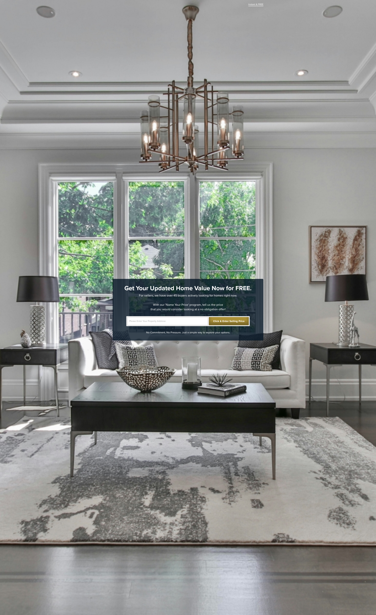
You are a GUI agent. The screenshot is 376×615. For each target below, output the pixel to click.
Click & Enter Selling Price (229, 321)
